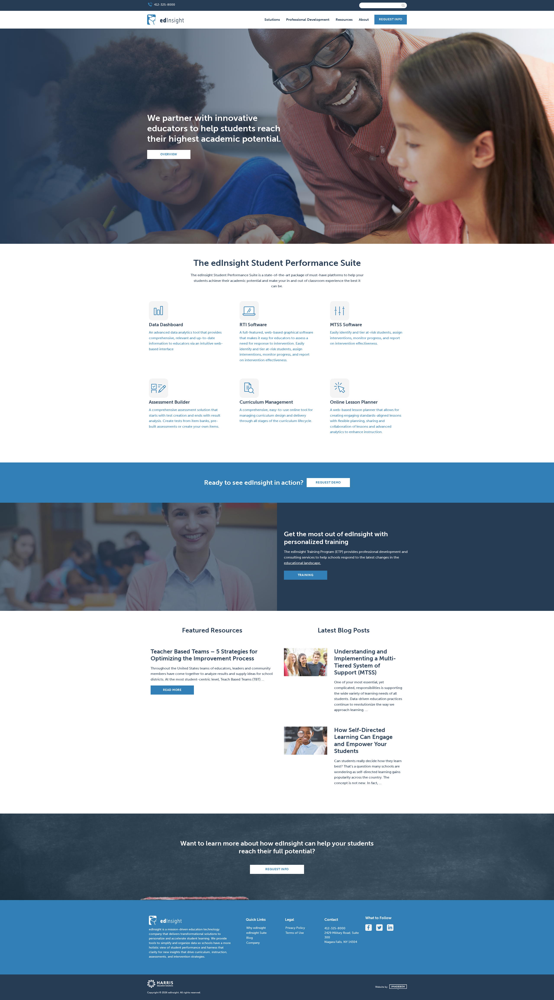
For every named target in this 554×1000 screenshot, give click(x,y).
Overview (168, 154)
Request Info (390, 19)
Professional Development (307, 20)
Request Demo (328, 482)
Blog (249, 938)
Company (253, 943)
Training (306, 575)
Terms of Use (294, 933)
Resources (344, 20)
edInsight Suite (256, 933)
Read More (172, 690)
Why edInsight (256, 928)
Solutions (272, 20)
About (364, 20)
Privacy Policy (295, 928)
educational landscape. (302, 563)
